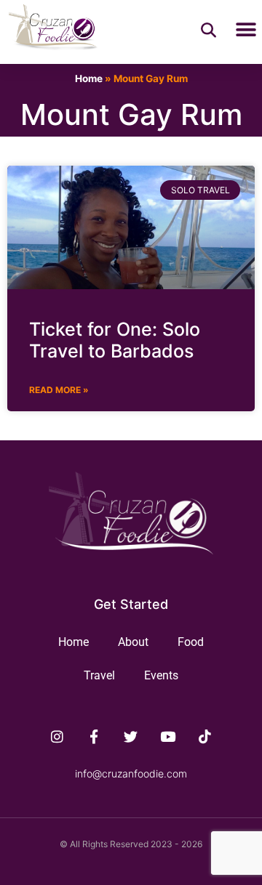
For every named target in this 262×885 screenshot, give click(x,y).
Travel (99, 675)
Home (89, 78)
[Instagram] (57, 737)
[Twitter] (131, 737)
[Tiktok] (205, 737)
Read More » (59, 389)
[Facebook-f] (94, 737)
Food (191, 642)
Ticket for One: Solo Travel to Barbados (114, 340)
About (133, 642)
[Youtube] (168, 737)
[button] (245, 30)
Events (161, 675)
